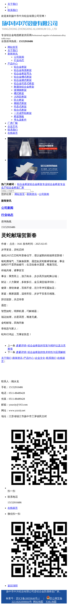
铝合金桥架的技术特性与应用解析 (41, 352)
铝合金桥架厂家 (15, 187)
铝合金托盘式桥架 (24, 83)
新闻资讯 (13, 53)
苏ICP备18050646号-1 (28, 598)
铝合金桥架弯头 (23, 73)
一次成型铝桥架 (23, 113)
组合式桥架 (20, 109)
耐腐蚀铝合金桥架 (24, 86)
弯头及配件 (20, 119)
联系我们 (13, 10)
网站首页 (13, 47)
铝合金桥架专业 (38, 184)
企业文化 (13, 126)
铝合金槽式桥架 (23, 76)
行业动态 (19, 60)
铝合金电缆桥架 (23, 70)
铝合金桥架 (20, 67)
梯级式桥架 (20, 103)
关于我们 (13, 4)
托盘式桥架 (20, 106)
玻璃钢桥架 (20, 90)
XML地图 (51, 601)
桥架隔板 (19, 116)
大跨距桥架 (20, 96)
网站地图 (38, 601)
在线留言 (13, 133)
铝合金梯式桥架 (23, 80)
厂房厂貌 (13, 123)
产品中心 (13, 63)
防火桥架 (19, 100)
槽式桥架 (19, 93)
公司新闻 (19, 57)
